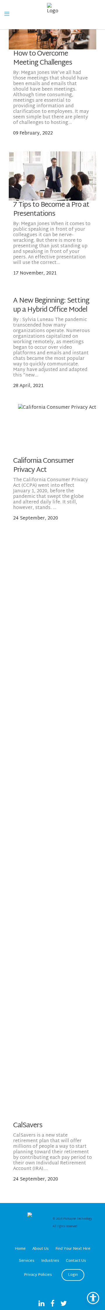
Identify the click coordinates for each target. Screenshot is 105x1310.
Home (20, 1249)
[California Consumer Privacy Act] (57, 430)
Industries (50, 1261)
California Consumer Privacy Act (43, 466)
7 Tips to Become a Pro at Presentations (51, 209)
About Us (40, 1249)
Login (73, 1275)
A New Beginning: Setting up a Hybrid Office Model (51, 305)
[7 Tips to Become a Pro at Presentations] (52, 176)
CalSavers (27, 1125)
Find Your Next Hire (72, 1249)
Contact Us (76, 1261)
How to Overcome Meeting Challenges (42, 58)
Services (26, 1261)
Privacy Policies (38, 1275)
